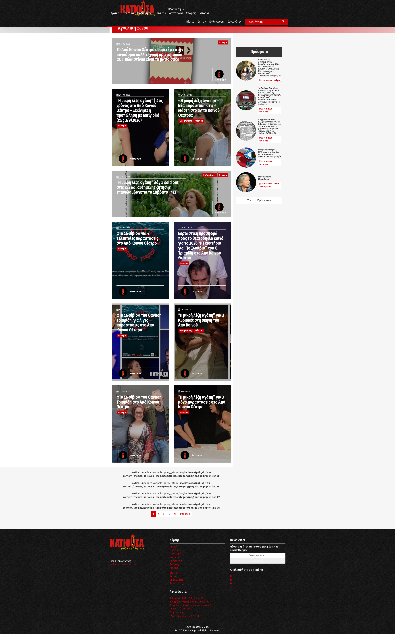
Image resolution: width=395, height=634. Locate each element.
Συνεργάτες (234, 21)
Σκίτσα (202, 21)
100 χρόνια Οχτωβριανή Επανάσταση (190, 601)
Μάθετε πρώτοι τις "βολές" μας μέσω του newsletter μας (254, 548)
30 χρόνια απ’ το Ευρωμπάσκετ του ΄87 (191, 605)
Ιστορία (204, 13)
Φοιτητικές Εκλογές (181, 608)
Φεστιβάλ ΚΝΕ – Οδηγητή (184, 615)
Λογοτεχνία (176, 560)
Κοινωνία (160, 13)
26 (175, 513)
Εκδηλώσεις (216, 21)
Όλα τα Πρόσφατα (259, 200)
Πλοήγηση (174, 9)
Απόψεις (191, 13)
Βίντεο (190, 21)
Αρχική (115, 13)
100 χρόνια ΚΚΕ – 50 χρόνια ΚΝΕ (187, 598)
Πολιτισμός (144, 13)
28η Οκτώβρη (177, 612)
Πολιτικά (128, 13)
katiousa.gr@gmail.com (123, 564)
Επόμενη (185, 513)
